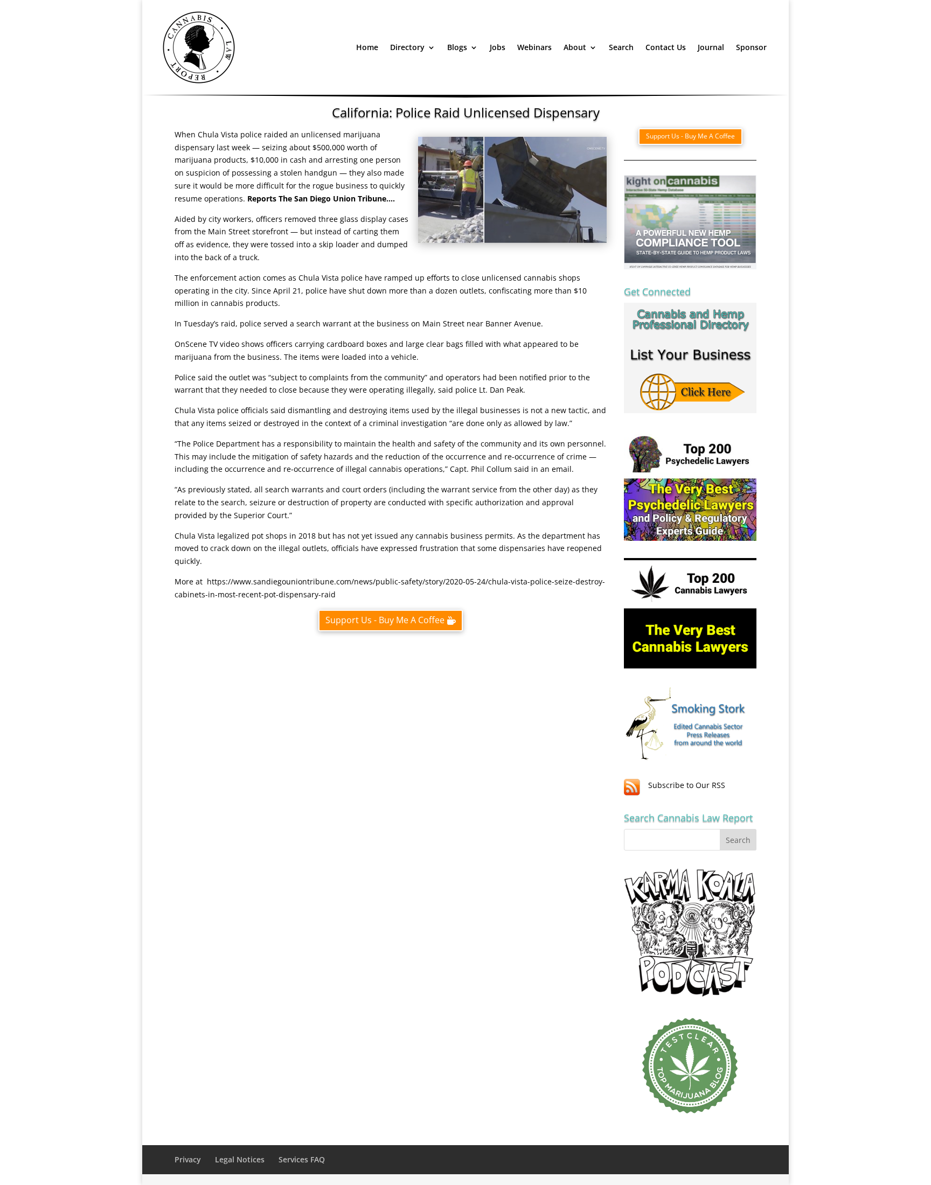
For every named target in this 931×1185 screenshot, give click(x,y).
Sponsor (751, 47)
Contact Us (665, 47)
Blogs (457, 47)
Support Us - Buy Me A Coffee (384, 620)
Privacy (188, 1159)
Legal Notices (240, 1159)
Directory (407, 47)
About (575, 47)
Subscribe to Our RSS (686, 785)
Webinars (534, 47)
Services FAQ (302, 1159)
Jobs (497, 47)
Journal (711, 47)
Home (367, 47)
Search (621, 47)
